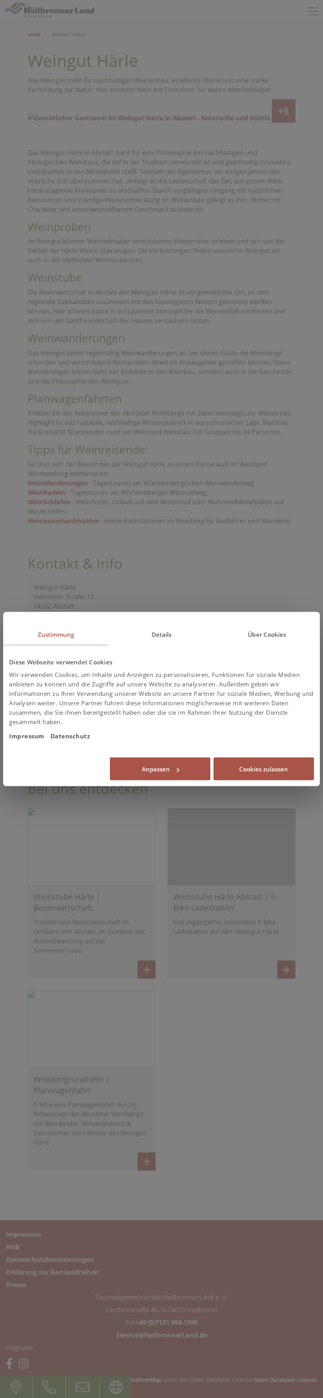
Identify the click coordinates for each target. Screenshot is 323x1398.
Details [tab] (162, 634)
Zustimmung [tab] (56, 634)
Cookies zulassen (263, 769)
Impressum (27, 736)
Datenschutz (70, 736)
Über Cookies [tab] (267, 634)
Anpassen (156, 769)
